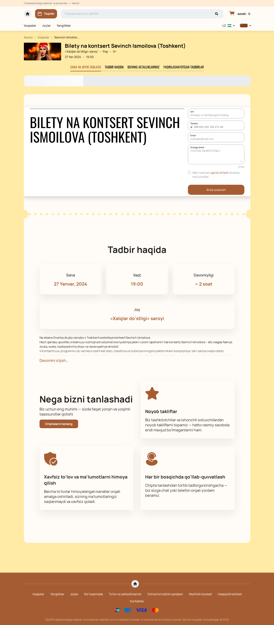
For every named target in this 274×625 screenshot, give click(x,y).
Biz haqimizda (93, 594)
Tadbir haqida (114, 67)
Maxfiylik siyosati (200, 594)
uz (224, 25)
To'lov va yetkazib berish (125, 594)
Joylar (46, 25)
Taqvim (49, 13)
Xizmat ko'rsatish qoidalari (165, 594)
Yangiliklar (64, 25)
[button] (191, 126)
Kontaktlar (137, 601)
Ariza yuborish (216, 190)
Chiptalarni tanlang (59, 424)
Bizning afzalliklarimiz (143, 67)
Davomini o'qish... (54, 360)
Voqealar (30, 25)
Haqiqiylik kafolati (230, 594)
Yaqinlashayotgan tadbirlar (183, 67)
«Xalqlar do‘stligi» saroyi (81, 51)
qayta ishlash (220, 173)
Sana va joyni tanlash (85, 67)
